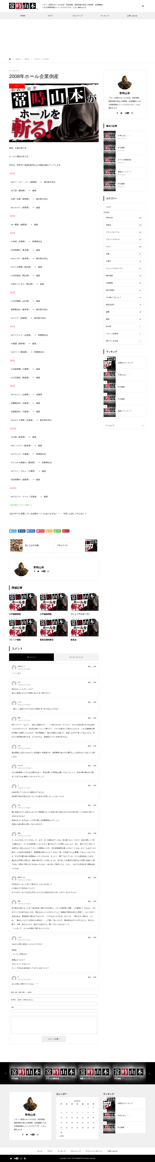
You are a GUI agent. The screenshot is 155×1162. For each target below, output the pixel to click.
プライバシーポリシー (94, 1151)
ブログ (50, 16)
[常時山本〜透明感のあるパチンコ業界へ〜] (23, 6)
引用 (94, 666)
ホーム (40, 1151)
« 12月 (61, 1136)
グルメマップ (77, 16)
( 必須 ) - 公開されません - (22, 1000)
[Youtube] (43, 571)
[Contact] (48, 571)
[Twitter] (38, 571)
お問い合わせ (132, 16)
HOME (22, 16)
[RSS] (25, 1158)
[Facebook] (34, 571)
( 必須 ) (21, 992)
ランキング (105, 16)
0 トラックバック (76, 657)
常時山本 (124, 93)
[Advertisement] (77, 37)
